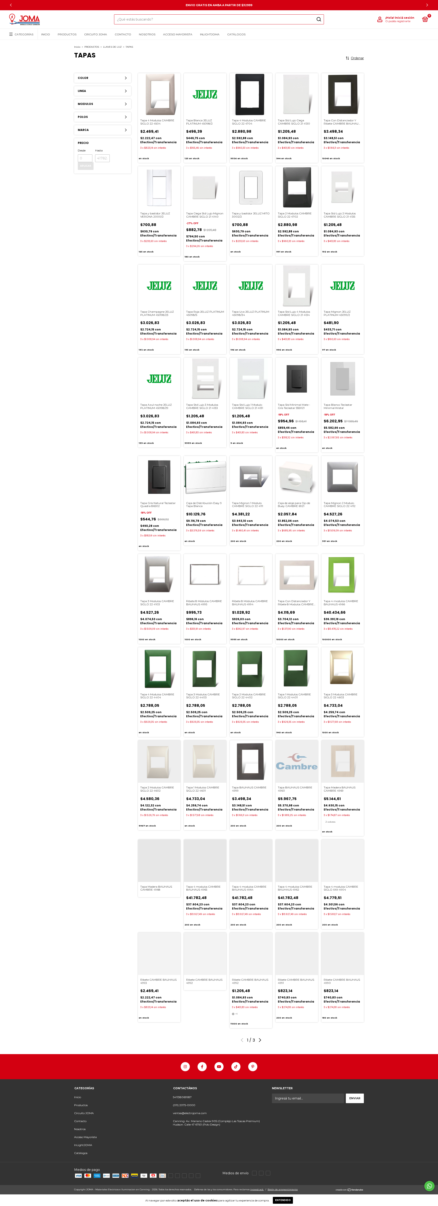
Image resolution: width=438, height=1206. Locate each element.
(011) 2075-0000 (184, 1105)
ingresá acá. (257, 1189)
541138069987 (182, 1097)
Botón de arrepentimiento (283, 1189)
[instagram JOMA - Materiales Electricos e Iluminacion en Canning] (185, 1066)
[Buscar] (318, 19)
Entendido (283, 1200)
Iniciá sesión (404, 17)
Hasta (99, 150)
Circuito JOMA (95, 34)
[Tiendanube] (349, 1190)
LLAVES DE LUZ (112, 46)
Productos (67, 34)
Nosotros (147, 34)
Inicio (45, 34)
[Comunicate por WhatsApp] (429, 1186)
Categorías (24, 34)
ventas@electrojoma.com (190, 1113)
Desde (82, 150)
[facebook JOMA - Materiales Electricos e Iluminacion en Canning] (202, 1066)
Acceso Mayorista (177, 34)
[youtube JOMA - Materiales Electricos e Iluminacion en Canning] (219, 1066)
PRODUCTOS (91, 46)
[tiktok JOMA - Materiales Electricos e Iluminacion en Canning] (235, 1066)
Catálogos (236, 34)
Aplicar (85, 165)
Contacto (123, 34)
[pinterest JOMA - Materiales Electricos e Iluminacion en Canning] (252, 1066)
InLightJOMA (209, 34)
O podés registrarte (397, 21)
